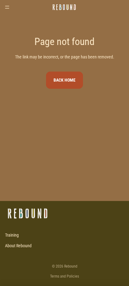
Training (12, 235)
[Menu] (7, 7)
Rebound (70, 266)
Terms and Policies (64, 276)
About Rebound (18, 245)
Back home (64, 80)
